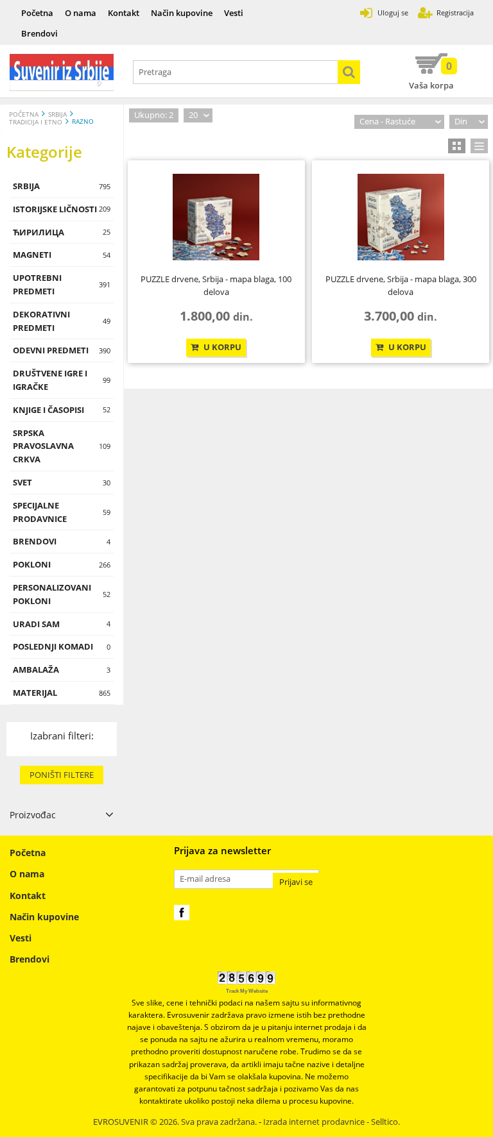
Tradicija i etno (35, 122)
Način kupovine (181, 13)
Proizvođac (33, 815)
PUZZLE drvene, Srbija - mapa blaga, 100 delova (216, 285)
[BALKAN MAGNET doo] (62, 72)
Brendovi (39, 33)
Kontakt (123, 13)
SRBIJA (57, 114)
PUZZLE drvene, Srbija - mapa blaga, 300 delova (400, 285)
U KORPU (221, 347)
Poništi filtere (62, 774)
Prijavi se (296, 882)
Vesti (233, 13)
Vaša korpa (431, 75)
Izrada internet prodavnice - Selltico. (331, 1121)
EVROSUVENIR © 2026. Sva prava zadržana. (175, 1121)
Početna (37, 13)
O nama (80, 13)
